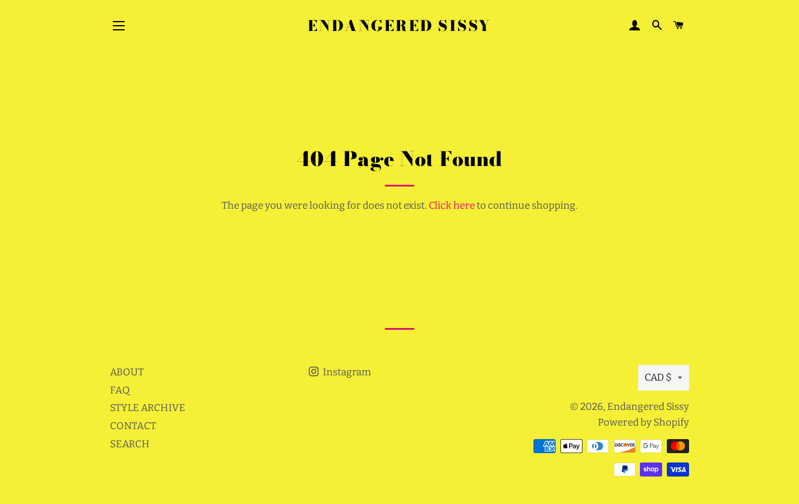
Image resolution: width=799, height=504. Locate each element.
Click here (452, 205)
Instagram (346, 372)
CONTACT (133, 426)
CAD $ (658, 377)
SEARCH (130, 444)
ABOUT (127, 372)
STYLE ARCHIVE (147, 408)
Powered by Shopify (643, 422)
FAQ (120, 390)
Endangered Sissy (399, 26)
